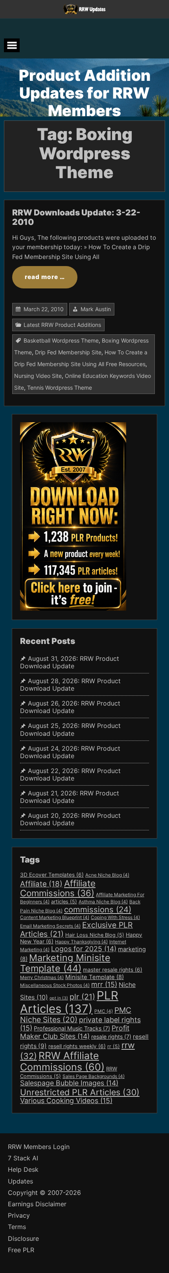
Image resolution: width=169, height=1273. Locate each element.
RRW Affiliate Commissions (62, 1061)
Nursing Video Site (38, 375)
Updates (20, 1181)
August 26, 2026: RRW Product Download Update (70, 707)
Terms (17, 1227)
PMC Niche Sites (75, 1015)
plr (82, 996)
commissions (97, 909)
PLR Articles (69, 1002)
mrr (104, 984)
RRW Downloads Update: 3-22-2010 (76, 217)
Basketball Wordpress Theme (61, 340)
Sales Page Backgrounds (93, 1076)
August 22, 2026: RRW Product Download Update (70, 774)
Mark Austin (96, 309)
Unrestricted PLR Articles (80, 1092)
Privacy (19, 1215)
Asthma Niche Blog (103, 902)
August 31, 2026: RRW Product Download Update (69, 662)
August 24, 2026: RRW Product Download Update (70, 752)
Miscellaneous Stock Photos (55, 985)
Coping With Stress (115, 917)
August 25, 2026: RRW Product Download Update (70, 729)
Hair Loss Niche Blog (94, 935)
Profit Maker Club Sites (74, 1032)
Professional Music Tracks (72, 1028)
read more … (45, 277)
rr (113, 1046)
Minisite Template (94, 977)
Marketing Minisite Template (65, 963)
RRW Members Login (39, 1147)
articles (64, 902)
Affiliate (41, 883)
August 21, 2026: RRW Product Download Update (69, 797)
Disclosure (23, 1238)
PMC (103, 1011)
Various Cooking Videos (66, 1100)
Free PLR (21, 1250)
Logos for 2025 (83, 949)
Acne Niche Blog (107, 875)
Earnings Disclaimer (37, 1204)
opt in (59, 998)
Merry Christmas (42, 977)
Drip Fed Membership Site (68, 352)
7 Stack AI (23, 1158)
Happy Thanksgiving (81, 942)
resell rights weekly (77, 1046)
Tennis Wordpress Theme (59, 387)
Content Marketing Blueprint (54, 917)
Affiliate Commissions (58, 888)
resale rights (111, 1036)
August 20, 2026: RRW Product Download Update (70, 819)
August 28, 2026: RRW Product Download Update (70, 684)
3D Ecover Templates (52, 875)
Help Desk (23, 1169)
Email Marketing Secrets (50, 926)
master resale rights (112, 970)
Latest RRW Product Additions (62, 324)
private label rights (80, 1024)
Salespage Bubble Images (69, 1083)
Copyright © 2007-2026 (44, 1192)
